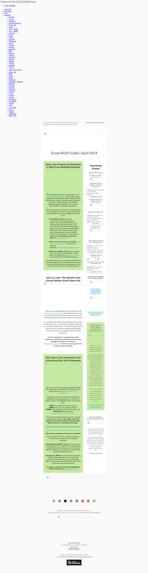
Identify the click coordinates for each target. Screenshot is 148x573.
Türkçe (11, 110)
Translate (7, 15)
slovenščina (13, 101)
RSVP (100, 272)
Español (11, 87)
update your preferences (68, 556)
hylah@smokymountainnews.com (67, 247)
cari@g (67, 469)
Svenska (11, 91)
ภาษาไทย (12, 107)
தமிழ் (10, 105)
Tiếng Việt (12, 116)
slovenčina (12, 99)
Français (11, 45)
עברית (11, 93)
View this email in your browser (95, 122)
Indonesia (12, 57)
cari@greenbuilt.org (63, 238)
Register (100, 252)
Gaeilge (11, 55)
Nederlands (12, 41)
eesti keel (12, 39)
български (12, 25)
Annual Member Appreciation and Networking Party (95, 290)
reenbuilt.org (73, 469)
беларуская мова (15, 23)
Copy (34, 2)
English (11, 17)
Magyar (11, 53)
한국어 (11, 68)
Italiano (11, 61)
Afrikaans (12, 21)
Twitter (9, 6)
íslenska (11, 59)
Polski (11, 78)
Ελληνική (12, 49)
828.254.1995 (74, 547)
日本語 (11, 63)
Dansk (11, 37)
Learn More (93, 196)
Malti (10, 74)
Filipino (11, 112)
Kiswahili (12, 89)
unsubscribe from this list (84, 556)
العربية (11, 19)
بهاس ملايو (12, 72)
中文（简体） (14, 29)
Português (12, 80)
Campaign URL (5, 2)
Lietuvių (11, 95)
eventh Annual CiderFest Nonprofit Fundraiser (96, 312)
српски (11, 103)
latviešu (11, 97)
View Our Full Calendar (96, 172)
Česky (11, 35)
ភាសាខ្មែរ (12, 65)
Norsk (11, 76)
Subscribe (7, 9)
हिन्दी (10, 51)
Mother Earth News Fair (55, 313)
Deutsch (11, 47)
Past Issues (8, 11)
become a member (73, 255)
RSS (5, 13)
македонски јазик (15, 70)
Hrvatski (12, 33)
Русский (12, 85)
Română (11, 84)
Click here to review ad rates (65, 243)
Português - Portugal (16, 82)
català (11, 27)
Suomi (11, 43)
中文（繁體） (14, 31)
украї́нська (13, 114)
